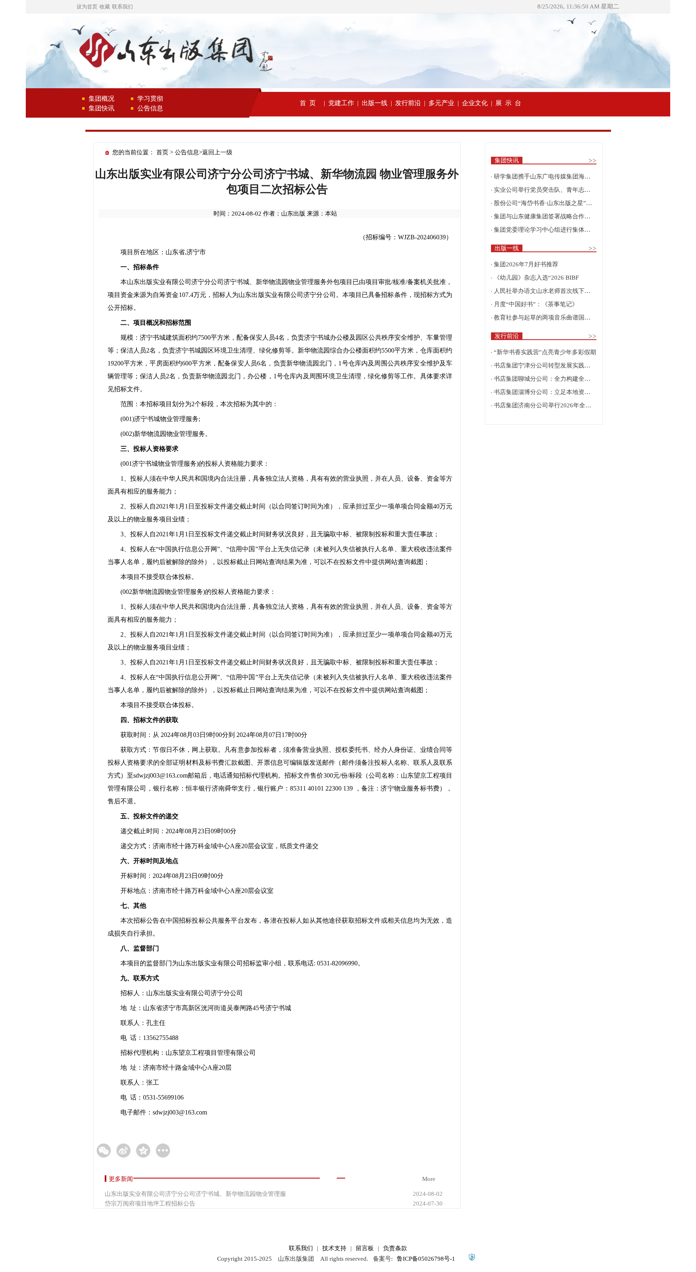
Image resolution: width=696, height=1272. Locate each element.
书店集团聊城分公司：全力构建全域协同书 (551, 379)
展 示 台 (508, 103)
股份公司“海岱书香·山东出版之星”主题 (546, 203)
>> (592, 160)
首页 (162, 152)
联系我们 (122, 7)
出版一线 (374, 103)
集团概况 (101, 98)
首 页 (308, 103)
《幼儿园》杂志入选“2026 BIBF (536, 277)
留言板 (365, 1248)
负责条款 (395, 1248)
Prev (44, 54)
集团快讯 (101, 108)
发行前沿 (408, 103)
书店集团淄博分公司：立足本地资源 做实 (549, 392)
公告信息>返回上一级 (203, 152)
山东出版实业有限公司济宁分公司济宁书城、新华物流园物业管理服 (195, 1194)
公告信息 (150, 108)
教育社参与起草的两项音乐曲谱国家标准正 (551, 317)
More (428, 1179)
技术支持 (334, 1248)
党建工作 (341, 103)
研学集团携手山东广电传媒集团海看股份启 (551, 176)
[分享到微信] (104, 1150)
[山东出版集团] (175, 51)
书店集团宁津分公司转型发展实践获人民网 (551, 365)
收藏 (104, 7)
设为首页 (87, 7)
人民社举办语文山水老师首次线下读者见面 (551, 291)
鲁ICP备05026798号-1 (426, 1258)
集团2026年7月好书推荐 (526, 264)
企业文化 (475, 103)
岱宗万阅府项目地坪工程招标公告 (150, 1203)
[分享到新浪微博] (123, 1150)
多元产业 (441, 103)
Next (652, 54)
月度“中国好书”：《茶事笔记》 (536, 304)
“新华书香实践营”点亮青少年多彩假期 (545, 352)
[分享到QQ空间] (143, 1150)
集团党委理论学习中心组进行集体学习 (545, 229)
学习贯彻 (150, 98)
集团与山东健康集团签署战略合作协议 (545, 216)
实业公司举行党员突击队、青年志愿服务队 (551, 190)
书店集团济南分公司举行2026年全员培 (545, 405)
